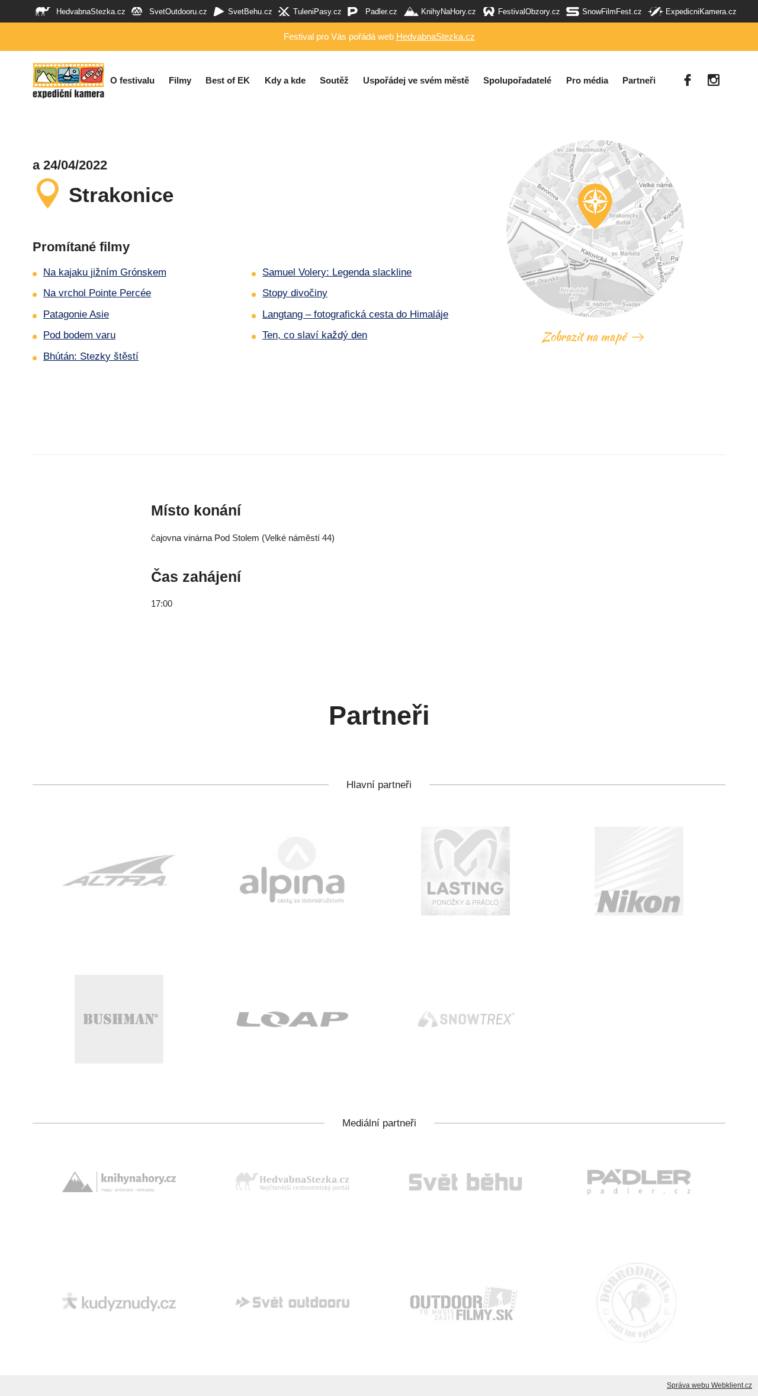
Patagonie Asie (76, 314)
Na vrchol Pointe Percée (97, 293)
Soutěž (334, 80)
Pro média (587, 80)
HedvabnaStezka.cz (435, 36)
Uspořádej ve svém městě (416, 80)
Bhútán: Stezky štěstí (91, 356)
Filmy (180, 80)
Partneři (639, 80)
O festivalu (132, 80)
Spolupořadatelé (517, 80)
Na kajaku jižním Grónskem (104, 272)
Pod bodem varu (79, 335)
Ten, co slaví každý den (314, 335)
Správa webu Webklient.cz (709, 1385)
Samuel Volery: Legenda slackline (337, 272)
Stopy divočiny (294, 293)
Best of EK (227, 80)
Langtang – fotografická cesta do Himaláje (355, 314)
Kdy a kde (285, 80)
